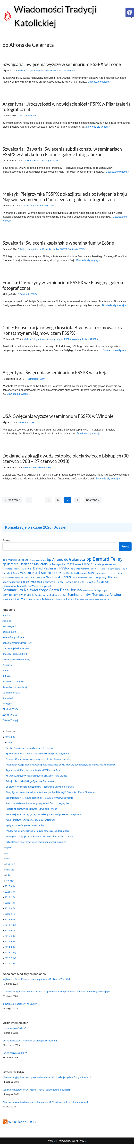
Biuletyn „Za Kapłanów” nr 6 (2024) (20, 1004)
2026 (10, 737)
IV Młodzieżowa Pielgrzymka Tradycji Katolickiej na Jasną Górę (37, 831)
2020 (10, 914)
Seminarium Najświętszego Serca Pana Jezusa (42, 590)
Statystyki (7, 698)
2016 (10, 936)
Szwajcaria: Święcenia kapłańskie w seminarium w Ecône (58, 243)
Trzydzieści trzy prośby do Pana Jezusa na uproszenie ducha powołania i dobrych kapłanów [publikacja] (55, 991)
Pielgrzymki (49, 205)
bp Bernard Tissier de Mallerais (25, 564)
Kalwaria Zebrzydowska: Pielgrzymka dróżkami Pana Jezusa (36, 775)
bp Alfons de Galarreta (66, 560)
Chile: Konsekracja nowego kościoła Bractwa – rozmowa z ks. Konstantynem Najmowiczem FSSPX (62, 330)
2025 (10, 886)
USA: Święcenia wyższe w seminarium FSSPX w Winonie (58, 416)
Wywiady (76, 339)
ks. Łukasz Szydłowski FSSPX (51, 577)
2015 (10, 941)
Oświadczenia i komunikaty (37, 467)
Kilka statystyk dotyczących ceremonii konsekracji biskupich (36, 842)
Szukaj (6, 540)
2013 (10, 952)
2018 (10, 925)
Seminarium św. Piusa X (18, 594)
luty (8, 875)
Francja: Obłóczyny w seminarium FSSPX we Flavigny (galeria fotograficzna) (62, 285)
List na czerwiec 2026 (13, 1053)
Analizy (6, 615)
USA (16, 599)
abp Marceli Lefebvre (15, 559)
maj (8, 858)
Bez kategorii (9, 626)
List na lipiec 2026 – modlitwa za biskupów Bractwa (28, 1040)
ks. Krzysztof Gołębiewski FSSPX (15, 577)
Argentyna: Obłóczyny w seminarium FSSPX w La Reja (33, 770)
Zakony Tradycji (67, 70)
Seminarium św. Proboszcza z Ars (50, 595)
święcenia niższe (87, 599)
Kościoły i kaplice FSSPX (54, 249)
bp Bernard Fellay (104, 559)
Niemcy (112, 577)
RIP (75, 582)
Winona (37, 599)
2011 (10, 963)
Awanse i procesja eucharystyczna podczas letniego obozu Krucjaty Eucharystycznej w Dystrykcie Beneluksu (61, 764)
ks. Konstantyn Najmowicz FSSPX (78, 573)
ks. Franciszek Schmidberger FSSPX (112, 569)
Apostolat (7, 621)
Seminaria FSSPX (49, 70)
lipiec (8, 847)
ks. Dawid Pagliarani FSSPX (48, 568)
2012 (10, 958)
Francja (87, 564)
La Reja (98, 578)
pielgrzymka (49, 582)
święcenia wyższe (102, 599)
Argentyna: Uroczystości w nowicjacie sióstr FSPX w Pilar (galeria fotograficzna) (66, 106)
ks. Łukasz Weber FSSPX (83, 578)
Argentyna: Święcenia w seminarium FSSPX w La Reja (55, 372)
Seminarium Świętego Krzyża (95, 591)
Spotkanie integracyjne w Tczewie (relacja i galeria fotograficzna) (35, 1089)
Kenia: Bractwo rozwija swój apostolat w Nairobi (30, 820)
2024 (10, 891)
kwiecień (10, 864)
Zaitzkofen (47, 599)
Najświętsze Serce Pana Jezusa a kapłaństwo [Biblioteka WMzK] (35, 979)
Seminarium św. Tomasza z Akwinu (94, 595)
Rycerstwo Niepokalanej (14, 687)
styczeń (10, 880)
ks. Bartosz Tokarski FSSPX (14, 569)
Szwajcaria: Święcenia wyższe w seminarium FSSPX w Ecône (61, 64)
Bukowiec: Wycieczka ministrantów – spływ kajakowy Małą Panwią (40, 786)
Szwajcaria (7, 599)
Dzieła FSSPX (9, 632)
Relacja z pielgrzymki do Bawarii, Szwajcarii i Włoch (31, 809)
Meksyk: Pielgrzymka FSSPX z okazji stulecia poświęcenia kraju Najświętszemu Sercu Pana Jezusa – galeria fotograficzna (64, 196)
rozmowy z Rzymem (94, 582)
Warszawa (26, 599)
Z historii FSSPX (90, 339)
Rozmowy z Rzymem (13, 681)
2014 (10, 947)
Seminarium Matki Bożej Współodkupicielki (27, 586)
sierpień (10, 742)
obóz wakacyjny (11, 582)
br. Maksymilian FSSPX (61, 564)
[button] (130, 12)
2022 (10, 903)
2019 (10, 919)
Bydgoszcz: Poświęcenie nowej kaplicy (25, 825)
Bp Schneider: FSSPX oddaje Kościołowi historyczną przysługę (37, 753)
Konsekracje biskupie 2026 (15, 648)
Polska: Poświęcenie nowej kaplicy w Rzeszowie (30, 748)
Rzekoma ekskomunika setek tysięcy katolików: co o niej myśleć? (38, 803)
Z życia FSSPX (9, 714)
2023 (10, 897)
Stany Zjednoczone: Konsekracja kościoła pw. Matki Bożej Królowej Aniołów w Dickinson (50, 792)
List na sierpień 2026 (12, 1028)
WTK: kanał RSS (22, 1122)
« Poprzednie (12, 500)
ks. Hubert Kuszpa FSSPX (14, 573)
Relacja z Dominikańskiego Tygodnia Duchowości (30, 781)
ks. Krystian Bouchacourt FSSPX (109, 573)
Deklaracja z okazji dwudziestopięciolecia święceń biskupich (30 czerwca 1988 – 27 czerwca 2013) (65, 458)
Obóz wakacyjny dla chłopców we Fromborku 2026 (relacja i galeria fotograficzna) (44, 1102)
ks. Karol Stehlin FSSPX (44, 573)
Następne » (92, 500)
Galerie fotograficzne (29, 70)
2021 (10, 908)
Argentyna (41, 560)
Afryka (32, 560)
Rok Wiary (7, 676)
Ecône (78, 564)
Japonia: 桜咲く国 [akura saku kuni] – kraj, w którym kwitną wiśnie (39, 798)
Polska (60, 582)
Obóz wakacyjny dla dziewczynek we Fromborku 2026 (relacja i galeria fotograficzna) (45, 1077)
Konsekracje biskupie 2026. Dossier (36, 527)
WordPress (78, 1140)
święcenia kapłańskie (66, 599)
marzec (10, 869)
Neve (50, 1140)
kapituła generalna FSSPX (106, 564)
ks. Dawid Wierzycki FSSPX (83, 569)
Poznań (69, 582)
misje (104, 577)
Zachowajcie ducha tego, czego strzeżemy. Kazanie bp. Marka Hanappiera (43, 814)
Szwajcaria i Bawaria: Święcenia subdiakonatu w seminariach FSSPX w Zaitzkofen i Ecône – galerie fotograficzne (62, 151)
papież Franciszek (31, 582)
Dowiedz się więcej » (99, 81)
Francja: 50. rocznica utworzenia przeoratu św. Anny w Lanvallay (38, 759)
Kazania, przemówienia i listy (17, 643)
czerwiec (10, 853)
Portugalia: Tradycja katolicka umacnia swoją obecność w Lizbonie (39, 836)
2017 (10, 930)
